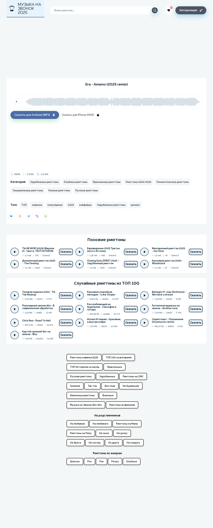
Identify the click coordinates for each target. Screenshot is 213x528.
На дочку (122, 433)
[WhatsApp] (45, 216)
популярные (55, 205)
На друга (113, 442)
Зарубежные (107, 376)
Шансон (75, 461)
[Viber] (37, 216)
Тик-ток (92, 386)
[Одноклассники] (19, 216)
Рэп (89, 461)
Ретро (115, 461)
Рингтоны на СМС (133, 376)
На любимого (100, 423)
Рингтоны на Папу (81, 433)
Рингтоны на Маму (127, 423)
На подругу (133, 442)
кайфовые (85, 205)
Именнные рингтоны (82, 395)
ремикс (135, 205)
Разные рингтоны (59, 190)
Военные (108, 395)
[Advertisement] (106, 48)
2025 (71, 205)
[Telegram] (28, 216)
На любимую (77, 423)
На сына (104, 433)
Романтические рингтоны (173, 182)
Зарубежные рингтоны (44, 182)
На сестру (95, 442)
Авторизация (188, 10)
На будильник (131, 386)
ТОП (24, 205)
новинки (37, 205)
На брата (75, 442)
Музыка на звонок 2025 (29, 8)
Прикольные (114, 367)
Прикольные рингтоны (106, 182)
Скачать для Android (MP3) (32, 114)
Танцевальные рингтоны (27, 190)
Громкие (75, 386)
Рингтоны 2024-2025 (138, 182)
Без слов (110, 386)
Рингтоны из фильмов (122, 405)
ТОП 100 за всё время (118, 357)
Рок (101, 461)
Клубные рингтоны (75, 182)
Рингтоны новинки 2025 (84, 357)
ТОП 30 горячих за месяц (84, 367)
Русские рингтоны (86, 190)
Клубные (131, 461)
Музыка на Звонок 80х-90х (86, 405)
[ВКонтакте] (11, 216)
